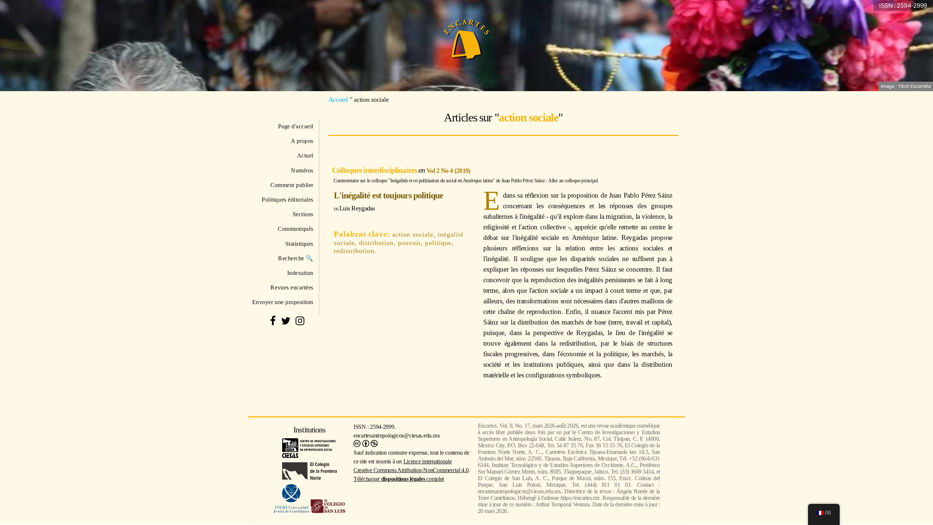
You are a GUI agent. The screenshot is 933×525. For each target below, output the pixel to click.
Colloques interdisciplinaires (375, 170)
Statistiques (299, 244)
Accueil (338, 99)
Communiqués (295, 229)
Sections (303, 214)
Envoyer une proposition (282, 302)
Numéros (302, 170)
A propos (302, 141)
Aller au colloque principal (573, 180)
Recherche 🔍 (295, 258)
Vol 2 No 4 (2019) (448, 170)
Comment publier (291, 185)
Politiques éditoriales (287, 200)
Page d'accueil (295, 126)
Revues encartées (291, 287)
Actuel (305, 155)
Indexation (300, 273)
